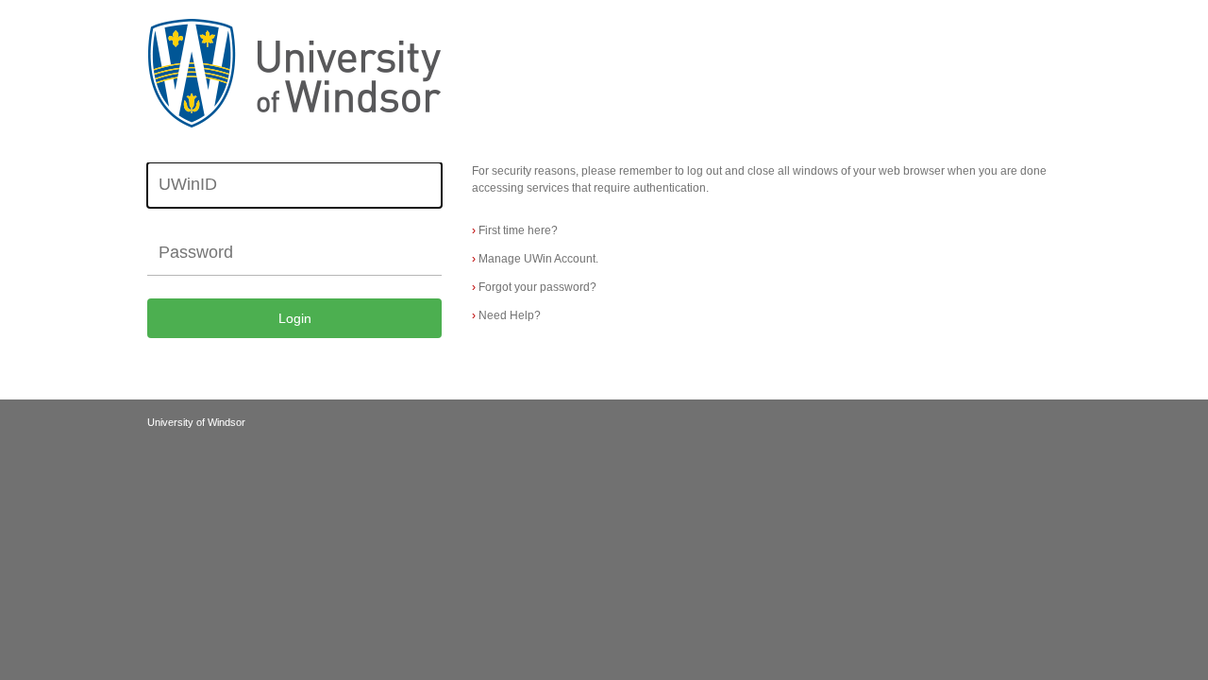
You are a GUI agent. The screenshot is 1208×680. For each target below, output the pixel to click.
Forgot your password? (534, 287)
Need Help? (506, 315)
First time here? (515, 230)
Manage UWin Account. (535, 258)
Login (294, 318)
